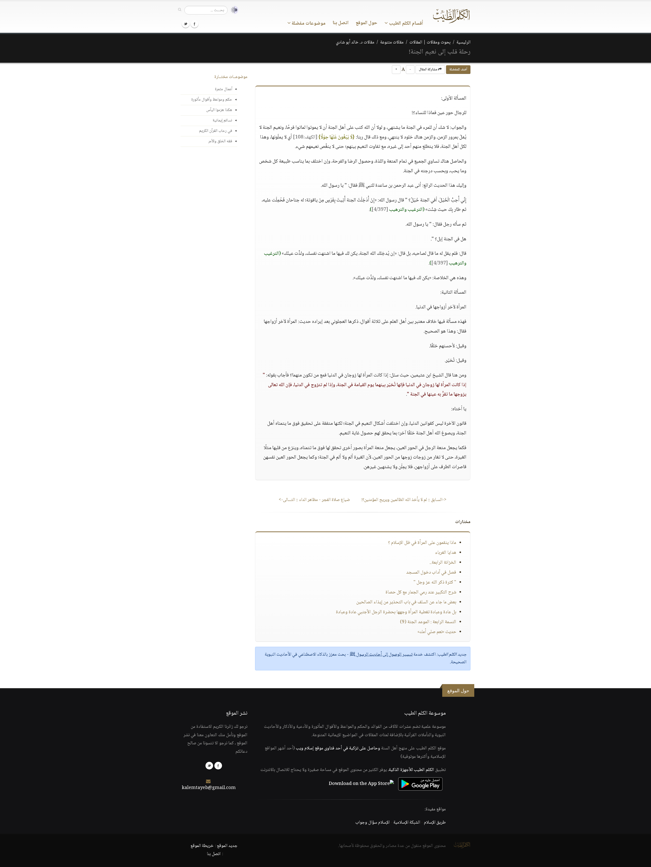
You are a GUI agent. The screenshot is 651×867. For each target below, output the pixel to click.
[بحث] (179, 10)
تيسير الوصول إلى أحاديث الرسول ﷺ (381, 654)
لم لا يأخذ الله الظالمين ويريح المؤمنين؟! (404, 500)
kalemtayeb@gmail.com (209, 788)
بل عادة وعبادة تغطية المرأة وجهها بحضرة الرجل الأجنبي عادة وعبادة (396, 612)
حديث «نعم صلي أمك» (437, 632)
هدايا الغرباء (445, 553)
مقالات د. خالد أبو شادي (355, 42)
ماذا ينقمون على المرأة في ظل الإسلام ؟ (422, 543)
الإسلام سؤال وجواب (372, 822)
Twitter (185, 24)
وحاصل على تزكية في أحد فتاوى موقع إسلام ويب (338, 748)
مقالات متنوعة (392, 42)
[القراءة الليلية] (233, 10)
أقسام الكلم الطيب (405, 23)
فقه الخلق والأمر (220, 141)
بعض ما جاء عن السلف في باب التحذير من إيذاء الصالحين (406, 602)
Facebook (194, 24)
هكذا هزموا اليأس (219, 110)
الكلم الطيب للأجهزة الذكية (411, 770)
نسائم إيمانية (222, 120)
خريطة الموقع (202, 846)
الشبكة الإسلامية (406, 822)
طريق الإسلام (435, 822)
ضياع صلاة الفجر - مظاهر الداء (314, 500)
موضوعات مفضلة (308, 23)
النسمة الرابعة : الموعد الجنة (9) (428, 622)
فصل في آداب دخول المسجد (431, 573)
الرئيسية (463, 42)
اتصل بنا (341, 23)
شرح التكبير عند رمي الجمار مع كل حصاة (421, 592)
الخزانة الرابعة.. (443, 563)
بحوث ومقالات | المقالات (430, 42)
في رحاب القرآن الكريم (215, 131)
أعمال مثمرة (223, 89)
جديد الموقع (227, 846)
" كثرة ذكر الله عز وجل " (434, 582)
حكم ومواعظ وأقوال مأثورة (211, 99)
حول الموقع (366, 23)
